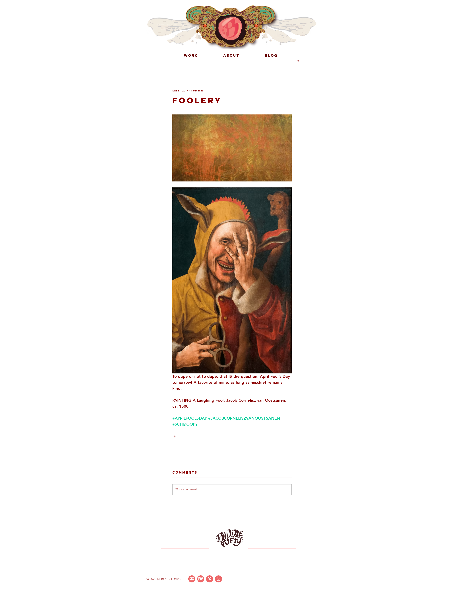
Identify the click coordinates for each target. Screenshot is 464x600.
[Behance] (200, 578)
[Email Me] (191, 578)
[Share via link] (174, 437)
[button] (298, 61)
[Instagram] (218, 578)
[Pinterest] (209, 578)
